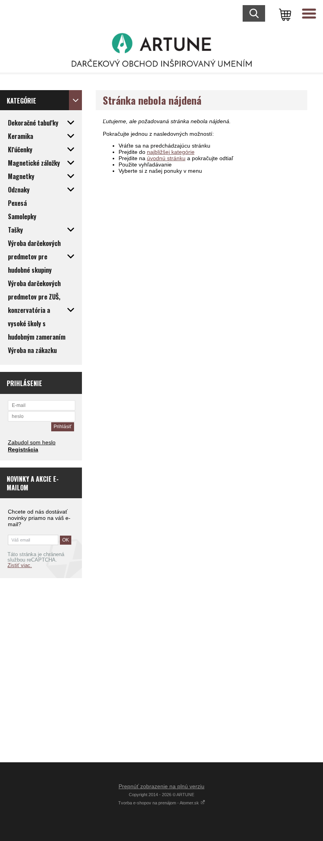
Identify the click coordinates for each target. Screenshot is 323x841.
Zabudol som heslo (32, 442)
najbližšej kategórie (171, 152)
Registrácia (23, 449)
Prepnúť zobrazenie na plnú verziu (161, 786)
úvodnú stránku (166, 158)
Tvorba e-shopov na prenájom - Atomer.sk (159, 802)
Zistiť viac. (19, 565)
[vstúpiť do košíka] (283, 14)
